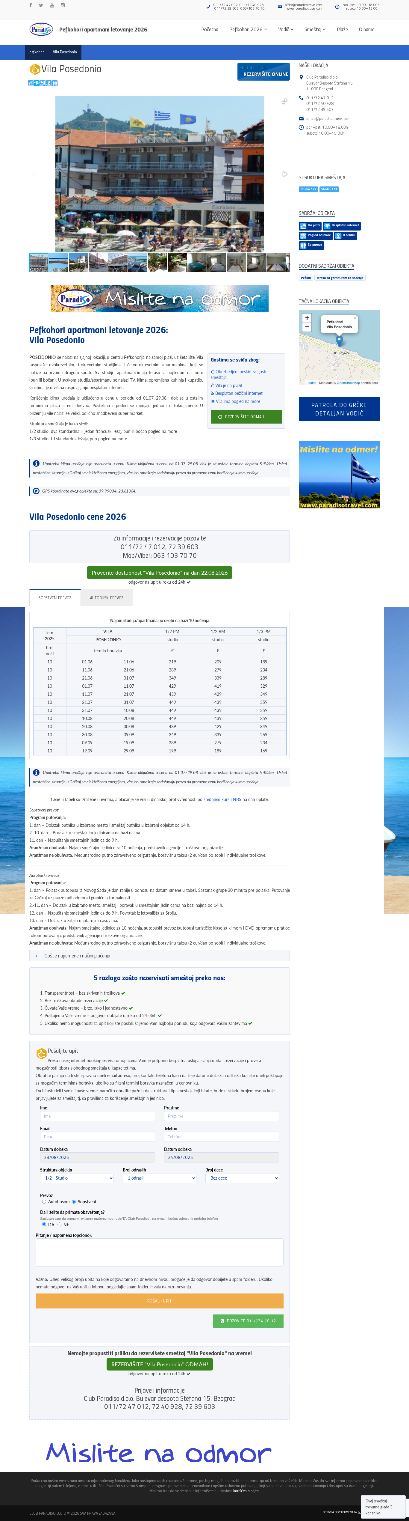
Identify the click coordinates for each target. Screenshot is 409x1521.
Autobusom (59, 1201)
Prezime (171, 1107)
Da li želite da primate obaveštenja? (72, 1212)
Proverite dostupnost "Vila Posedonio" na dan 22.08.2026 (160, 572)
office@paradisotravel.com (303, 4)
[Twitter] (41, 5)
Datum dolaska (54, 1149)
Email (45, 1128)
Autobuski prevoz (106, 597)
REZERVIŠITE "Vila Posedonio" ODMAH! (159, 1364)
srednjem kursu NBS (222, 799)
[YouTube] (52, 5)
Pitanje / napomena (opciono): (64, 1235)
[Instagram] (63, 5)
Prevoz (46, 1195)
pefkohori (37, 52)
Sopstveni (87, 1201)
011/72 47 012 (320, 97)
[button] (284, 101)
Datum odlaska (178, 1149)
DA (51, 1224)
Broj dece (214, 1169)
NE (66, 1224)
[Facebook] (30, 5)
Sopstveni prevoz (55, 597)
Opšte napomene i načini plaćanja (77, 955)
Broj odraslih (134, 1169)
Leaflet (311, 382)
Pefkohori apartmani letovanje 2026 (103, 29)
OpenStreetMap (348, 382)
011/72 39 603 (320, 109)
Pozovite (251, 1320)
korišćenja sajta (246, 1490)
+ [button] (307, 318)
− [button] (307, 327)
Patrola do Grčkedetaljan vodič (339, 409)
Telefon (170, 1128)
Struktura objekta (56, 1169)
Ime (43, 1107)
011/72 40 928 (320, 103)
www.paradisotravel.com (304, 8)
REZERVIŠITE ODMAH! (245, 416)
